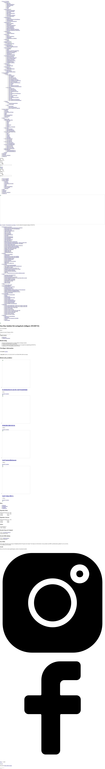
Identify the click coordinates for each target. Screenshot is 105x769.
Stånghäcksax (9, 37)
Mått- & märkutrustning (11, 13)
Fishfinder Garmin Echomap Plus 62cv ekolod (12, 269)
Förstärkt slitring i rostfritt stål (9, 286)
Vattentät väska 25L (7, 251)
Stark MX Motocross (10, 129)
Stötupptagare (6, 317)
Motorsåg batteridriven (10, 4)
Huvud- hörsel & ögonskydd (11, 57)
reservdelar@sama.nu (6, 532)
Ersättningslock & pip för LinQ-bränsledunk (12, 228)
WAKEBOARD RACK (8, 252)
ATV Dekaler (11, 76)
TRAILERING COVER (8, 280)
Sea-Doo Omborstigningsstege (9, 301)
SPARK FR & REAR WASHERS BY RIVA (12, 291)
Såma (1, 761)
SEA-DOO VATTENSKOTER (9, 131)
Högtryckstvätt (9, 70)
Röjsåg (8, 49)
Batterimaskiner (7, 22)
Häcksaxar (6, 34)
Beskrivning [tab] (4, 337)
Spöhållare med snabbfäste (9, 249)
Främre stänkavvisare (8, 229)
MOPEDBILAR (7, 149)
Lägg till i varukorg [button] (5, 393)
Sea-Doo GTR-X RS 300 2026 (9, 312)
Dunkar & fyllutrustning (11, 10)
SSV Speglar (11, 96)
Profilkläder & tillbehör (11, 62)
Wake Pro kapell (7, 282)
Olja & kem (9, 14)
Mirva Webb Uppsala (8, 765)
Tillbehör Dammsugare (10, 68)
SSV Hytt (10, 94)
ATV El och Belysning (13, 78)
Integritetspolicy (5, 506)
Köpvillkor (4, 507)
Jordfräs (8, 40)
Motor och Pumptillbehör (6, 285)
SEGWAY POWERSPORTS (9, 144)
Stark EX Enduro (10, 128)
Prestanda (8, 134)
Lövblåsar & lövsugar (10, 43)
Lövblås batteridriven (10, 27)
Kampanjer (4, 154)
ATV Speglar (11, 83)
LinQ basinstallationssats (8, 234)
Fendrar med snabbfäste (8, 254)
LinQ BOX (6, 235)
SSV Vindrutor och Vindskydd (14, 99)
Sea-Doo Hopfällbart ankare (9, 258)
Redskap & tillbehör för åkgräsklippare (13, 19)
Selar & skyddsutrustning (11, 58)
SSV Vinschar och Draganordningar (15, 100)
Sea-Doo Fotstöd (7, 298)
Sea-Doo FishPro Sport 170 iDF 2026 (11, 307)
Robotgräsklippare (7, 44)
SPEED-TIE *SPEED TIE (9, 263)
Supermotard (9, 124)
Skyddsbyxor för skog (10, 59)
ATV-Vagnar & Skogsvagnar (9, 148)
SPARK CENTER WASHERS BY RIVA (11, 290)
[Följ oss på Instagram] (52, 654)
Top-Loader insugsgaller (8, 292)
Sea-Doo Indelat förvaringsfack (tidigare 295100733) (13, 245)
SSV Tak (10, 98)
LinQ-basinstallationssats (8, 236)
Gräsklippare (6, 31)
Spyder (8, 102)
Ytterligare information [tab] (6, 338)
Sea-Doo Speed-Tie (7, 260)
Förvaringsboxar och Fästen (7, 226)
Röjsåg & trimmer (7, 47)
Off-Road (6, 73)
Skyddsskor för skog (10, 61)
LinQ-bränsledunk (7, 238)
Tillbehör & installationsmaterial (12, 46)
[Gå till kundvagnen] (2, 160)
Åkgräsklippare (7, 17)
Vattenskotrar (4, 304)
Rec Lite (8, 132)
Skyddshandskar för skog (11, 60)
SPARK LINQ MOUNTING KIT (10, 248)
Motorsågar (6, 2)
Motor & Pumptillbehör (8, 115)
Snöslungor (6, 63)
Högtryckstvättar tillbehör (11, 71)
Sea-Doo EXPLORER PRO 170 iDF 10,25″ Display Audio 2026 (15, 305)
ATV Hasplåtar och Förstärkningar (15, 80)
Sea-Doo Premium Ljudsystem (9, 270)
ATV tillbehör (9, 74)
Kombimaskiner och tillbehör (12, 38)
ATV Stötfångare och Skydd (14, 85)
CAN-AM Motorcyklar (11, 143)
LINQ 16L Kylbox (7, 231)
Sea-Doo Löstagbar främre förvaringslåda (11, 246)
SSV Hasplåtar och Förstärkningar (15, 93)
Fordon (3, 189)
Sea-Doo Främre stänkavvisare (9, 244)
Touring (8, 135)
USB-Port (6, 272)
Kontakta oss (4, 156)
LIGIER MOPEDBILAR (11, 150)
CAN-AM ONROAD (8, 141)
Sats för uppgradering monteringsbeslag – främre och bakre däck (15, 242)
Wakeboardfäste (7, 320)
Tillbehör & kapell (10, 65)
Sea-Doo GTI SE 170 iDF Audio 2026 (11, 311)
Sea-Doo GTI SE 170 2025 (9, 309)
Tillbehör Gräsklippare (10, 33)
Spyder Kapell (11, 104)
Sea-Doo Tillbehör (5, 109)
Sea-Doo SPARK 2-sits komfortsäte (10, 303)
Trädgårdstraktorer (10, 20)
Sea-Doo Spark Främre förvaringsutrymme (11, 247)
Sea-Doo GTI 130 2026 (8, 308)
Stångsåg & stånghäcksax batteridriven (13, 30)
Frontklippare (9, 18)
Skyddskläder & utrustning (9, 55)
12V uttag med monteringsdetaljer (10, 265)
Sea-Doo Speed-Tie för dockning (10, 261)
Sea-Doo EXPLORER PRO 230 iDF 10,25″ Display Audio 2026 (15, 306)
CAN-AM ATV (9, 139)
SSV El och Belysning (13, 90)
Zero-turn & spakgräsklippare (12, 21)
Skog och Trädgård (5, 1)
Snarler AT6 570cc (10, 146)
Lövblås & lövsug (7, 42)
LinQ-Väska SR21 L (8, 240)
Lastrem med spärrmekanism (9, 230)
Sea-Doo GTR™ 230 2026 (9, 313)
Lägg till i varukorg (3, 335)
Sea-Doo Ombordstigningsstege (9, 300)
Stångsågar (8, 6)
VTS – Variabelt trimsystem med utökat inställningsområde (14, 273)
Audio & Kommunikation (13, 103)
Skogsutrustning (7, 9)
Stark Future (6, 127)
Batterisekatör (9, 24)
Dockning (6, 110)
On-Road (6, 101)
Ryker (8, 105)
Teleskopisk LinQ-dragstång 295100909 (11, 318)
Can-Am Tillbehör (5, 72)
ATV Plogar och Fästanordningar (14, 82)
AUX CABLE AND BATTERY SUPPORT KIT (13, 266)
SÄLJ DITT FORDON (6, 155)
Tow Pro (5, 319)
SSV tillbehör (9, 87)
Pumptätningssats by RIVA (9, 288)
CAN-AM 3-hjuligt (10, 142)
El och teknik (4, 264)
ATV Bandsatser (11, 75)
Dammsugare (6, 66)
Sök (0, 164)
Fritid (7, 133)
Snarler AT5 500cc (10, 145)
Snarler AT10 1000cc (10, 147)
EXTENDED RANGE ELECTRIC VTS (11, 268)
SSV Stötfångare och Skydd (13, 97)
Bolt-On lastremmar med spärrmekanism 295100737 (13, 227)
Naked (8, 123)
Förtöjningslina (7, 255)
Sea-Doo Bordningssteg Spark (9, 297)
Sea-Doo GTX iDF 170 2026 (9, 314)
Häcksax (8, 35)
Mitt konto (4, 505)
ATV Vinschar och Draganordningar (15, 86)
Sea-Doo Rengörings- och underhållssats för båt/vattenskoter (14, 289)
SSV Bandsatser (11, 88)
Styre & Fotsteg (7, 116)
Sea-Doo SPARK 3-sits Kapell (9, 279)
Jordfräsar (6, 39)
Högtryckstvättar (7, 69)
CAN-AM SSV (9, 140)
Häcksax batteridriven (10, 26)
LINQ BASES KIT (7, 233)
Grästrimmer (9, 48)
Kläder (5, 114)
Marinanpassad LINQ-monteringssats (10, 241)
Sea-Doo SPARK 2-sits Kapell (9, 278)
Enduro (8, 121)
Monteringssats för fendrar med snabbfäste (11, 256)
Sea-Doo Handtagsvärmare (9, 299)
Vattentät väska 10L (7, 250)
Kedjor (8, 7)
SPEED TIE (6, 262)
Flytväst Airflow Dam (8, 284)
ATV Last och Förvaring (13, 81)
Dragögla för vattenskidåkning (9, 316)
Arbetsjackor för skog (10, 56)
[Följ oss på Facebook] (52, 760)
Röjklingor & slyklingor (11, 52)
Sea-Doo (6, 351)
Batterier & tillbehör (10, 23)
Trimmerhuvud (9, 53)
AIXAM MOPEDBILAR (11, 151)
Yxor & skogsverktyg (10, 16)
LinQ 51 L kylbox (7, 232)
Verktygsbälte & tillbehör (11, 15)
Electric (8, 125)
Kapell (5, 113)
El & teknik (6, 111)
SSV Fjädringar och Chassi (13, 91)
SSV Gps (10, 92)
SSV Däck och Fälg (12, 89)
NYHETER (4, 153)
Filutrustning (9, 12)
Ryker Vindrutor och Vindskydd (14, 108)
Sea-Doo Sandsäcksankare (9, 259)
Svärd (8, 8)
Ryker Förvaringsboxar (13, 107)
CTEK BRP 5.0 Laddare (8, 267)
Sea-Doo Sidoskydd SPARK (9, 302)
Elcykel (5, 152)
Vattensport (6, 117)
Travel (8, 122)
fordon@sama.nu (6, 538)
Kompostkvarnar (7, 41)
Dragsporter (9, 137)
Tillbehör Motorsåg (10, 5)
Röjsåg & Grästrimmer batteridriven (13, 29)
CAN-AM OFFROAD (8, 138)
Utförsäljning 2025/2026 (11, 126)
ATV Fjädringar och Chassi (13, 79)
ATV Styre (11, 84)
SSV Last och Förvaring (13, 95)
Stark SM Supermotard (10, 130)
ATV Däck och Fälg (12, 77)
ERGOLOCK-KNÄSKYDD (9, 294)
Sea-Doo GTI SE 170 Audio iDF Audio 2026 (12, 310)
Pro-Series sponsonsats (8, 287)
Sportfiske (8, 136)
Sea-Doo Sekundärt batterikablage (10, 271)
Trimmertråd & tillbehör (11, 54)
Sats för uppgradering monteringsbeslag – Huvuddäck (13, 243)
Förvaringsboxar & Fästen (8, 112)
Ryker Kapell (11, 106)
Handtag (5, 295)
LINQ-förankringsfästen (8, 239)
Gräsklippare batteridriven (11, 25)
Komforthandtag (7, 296)
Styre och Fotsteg (5, 293)
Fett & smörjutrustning (10, 11)
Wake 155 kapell (7, 281)
